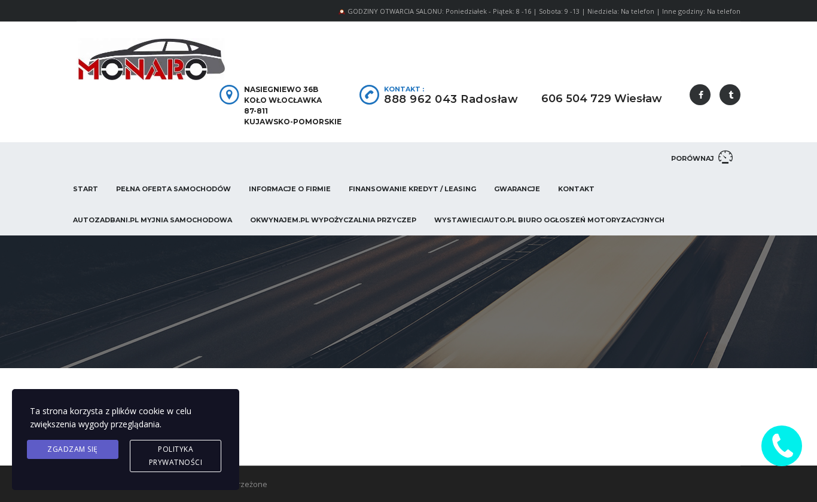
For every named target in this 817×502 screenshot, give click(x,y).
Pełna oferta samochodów (173, 189)
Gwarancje (517, 189)
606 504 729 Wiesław (601, 98)
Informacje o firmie (290, 189)
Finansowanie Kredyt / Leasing (412, 189)
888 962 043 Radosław (451, 99)
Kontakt (576, 189)
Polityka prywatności (176, 455)
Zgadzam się (72, 449)
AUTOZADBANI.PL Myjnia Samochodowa (152, 220)
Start (85, 189)
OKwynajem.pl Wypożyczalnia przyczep (333, 220)
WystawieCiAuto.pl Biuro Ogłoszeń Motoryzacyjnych (549, 220)
